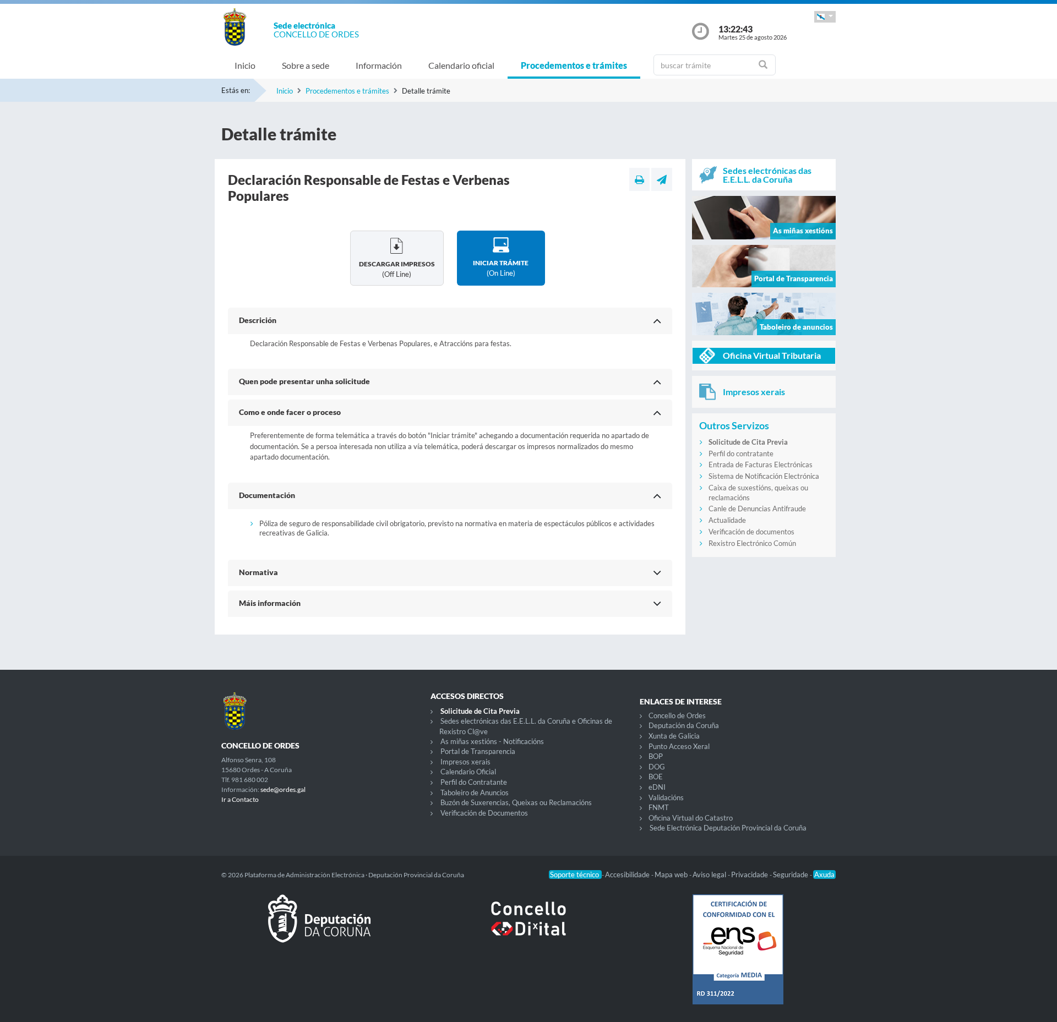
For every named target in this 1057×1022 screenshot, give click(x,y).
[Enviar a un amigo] (661, 179)
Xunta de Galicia (674, 735)
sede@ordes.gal (283, 789)
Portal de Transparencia (477, 751)
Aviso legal (710, 874)
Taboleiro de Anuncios (474, 792)
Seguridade (791, 874)
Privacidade (750, 874)
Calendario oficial (461, 65)
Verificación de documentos (751, 531)
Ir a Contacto (240, 799)
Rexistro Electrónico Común (752, 543)
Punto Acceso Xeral (679, 746)
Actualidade (727, 520)
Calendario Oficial (468, 771)
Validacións (666, 797)
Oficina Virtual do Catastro (691, 817)
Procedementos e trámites (574, 65)
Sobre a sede (305, 65)
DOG (657, 766)
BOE (656, 776)
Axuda (824, 874)
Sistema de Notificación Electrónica (764, 476)
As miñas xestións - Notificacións (492, 741)
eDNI (657, 787)
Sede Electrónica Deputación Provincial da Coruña (728, 827)
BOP (656, 756)
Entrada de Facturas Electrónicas (761, 464)
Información (379, 65)
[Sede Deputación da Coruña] (319, 927)
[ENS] (738, 958)
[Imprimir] (639, 179)
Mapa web (672, 874)
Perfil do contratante (741, 453)
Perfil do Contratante (473, 782)
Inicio (245, 65)
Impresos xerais (465, 761)
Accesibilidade (628, 874)
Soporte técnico (575, 874)
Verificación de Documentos (484, 812)
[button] (825, 17)
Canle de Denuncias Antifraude (757, 508)
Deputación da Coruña (684, 725)
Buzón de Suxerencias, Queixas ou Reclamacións (516, 802)
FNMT (659, 807)
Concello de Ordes (677, 715)
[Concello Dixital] (528, 927)
